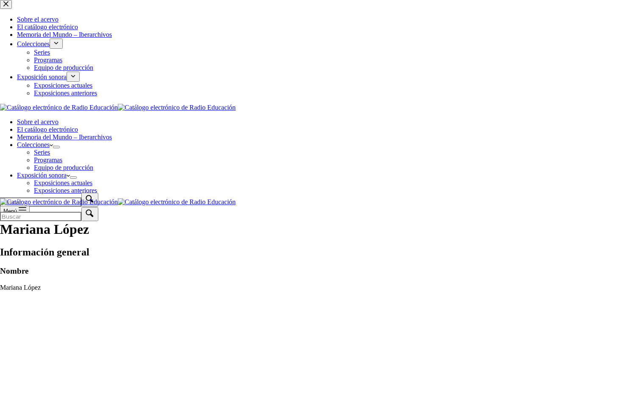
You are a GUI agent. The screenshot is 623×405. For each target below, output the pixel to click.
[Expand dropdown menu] (56, 147)
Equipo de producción (63, 167)
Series (42, 152)
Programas (48, 160)
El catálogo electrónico (47, 129)
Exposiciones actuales (63, 182)
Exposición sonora (42, 175)
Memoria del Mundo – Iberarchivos (64, 137)
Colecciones (33, 144)
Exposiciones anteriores (65, 190)
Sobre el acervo (37, 121)
